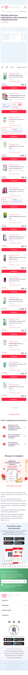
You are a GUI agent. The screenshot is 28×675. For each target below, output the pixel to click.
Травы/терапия (12, 220)
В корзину (14, 88)
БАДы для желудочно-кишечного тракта (17, 100)
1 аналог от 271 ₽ (15, 174)
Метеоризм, (12, 73)
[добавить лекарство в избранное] (25, 73)
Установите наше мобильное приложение (14, 636)
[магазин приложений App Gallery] (9, 542)
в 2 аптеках (4, 156)
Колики (17, 73)
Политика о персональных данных (14, 653)
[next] (17, 408)
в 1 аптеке (4, 226)
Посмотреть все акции (14, 486)
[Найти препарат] (18, 7)
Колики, (11, 235)
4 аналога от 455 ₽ (15, 243)
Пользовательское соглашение (14, 655)
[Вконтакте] (9, 622)
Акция (12, 67)
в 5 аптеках (4, 85)
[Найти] (25, 7)
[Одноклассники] (14, 622)
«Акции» (3, 507)
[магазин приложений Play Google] (19, 538)
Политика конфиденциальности (14, 651)
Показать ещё (14, 414)
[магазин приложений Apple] (9, 538)
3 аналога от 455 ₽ (15, 81)
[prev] (11, 408)
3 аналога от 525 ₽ (15, 125)
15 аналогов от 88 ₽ (16, 222)
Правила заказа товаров (14, 657)
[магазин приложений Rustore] (19, 542)
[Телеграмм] (19, 622)
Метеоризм (11, 79)
